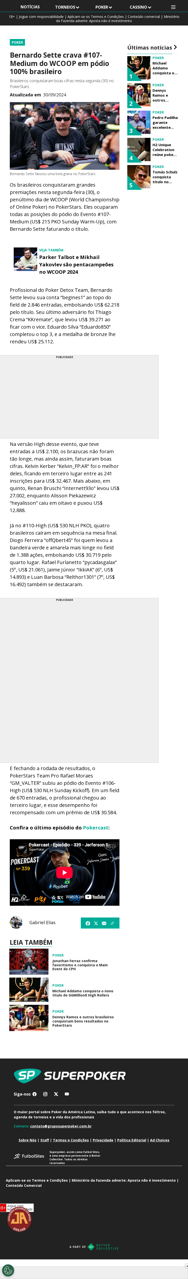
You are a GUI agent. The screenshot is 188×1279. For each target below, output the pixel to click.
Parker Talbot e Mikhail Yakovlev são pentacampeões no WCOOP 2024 (76, 264)
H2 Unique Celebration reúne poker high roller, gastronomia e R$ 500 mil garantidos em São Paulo (165, 149)
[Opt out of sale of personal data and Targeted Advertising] (8, 1270)
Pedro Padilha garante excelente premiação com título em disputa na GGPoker (165, 122)
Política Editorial (131, 1140)
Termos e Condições (71, 1140)
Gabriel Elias (42, 922)
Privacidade (103, 1140)
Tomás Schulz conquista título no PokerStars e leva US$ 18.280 (165, 176)
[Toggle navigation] (173, 7)
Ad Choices (159, 1140)
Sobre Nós (27, 1140)
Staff (44, 1140)
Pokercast (95, 827)
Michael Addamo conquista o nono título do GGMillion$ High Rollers (82, 993)
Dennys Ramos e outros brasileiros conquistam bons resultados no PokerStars (83, 1021)
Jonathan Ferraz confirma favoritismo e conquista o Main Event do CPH (80, 965)
